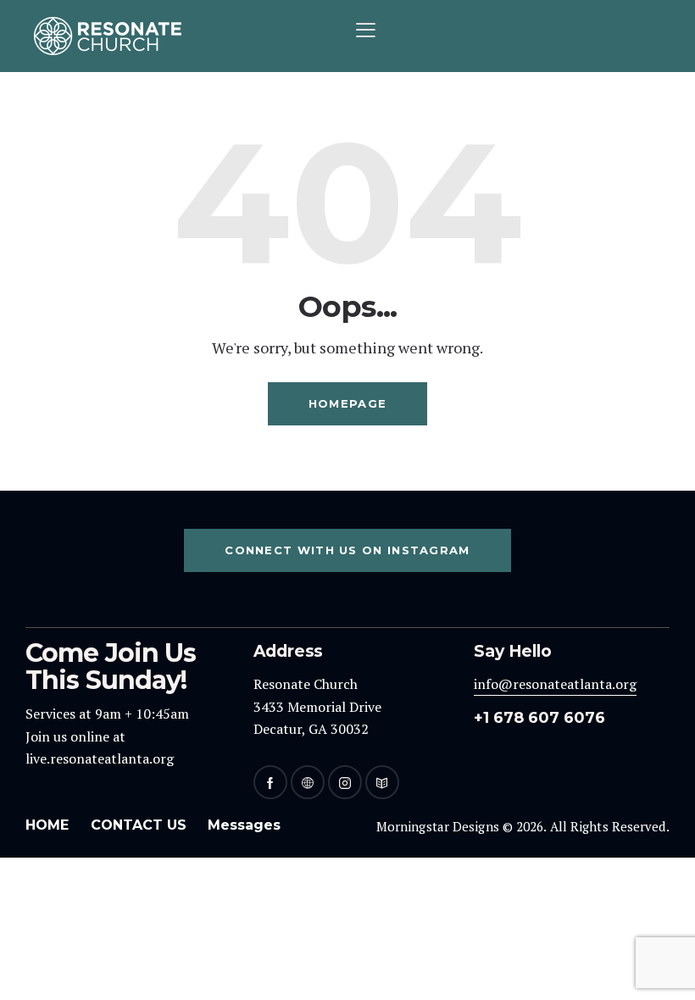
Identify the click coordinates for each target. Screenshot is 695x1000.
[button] (365, 29)
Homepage (347, 403)
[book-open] (382, 782)
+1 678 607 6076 (539, 717)
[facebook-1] (270, 782)
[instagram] (345, 782)
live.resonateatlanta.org (99, 758)
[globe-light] (308, 782)
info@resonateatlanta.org (555, 684)
